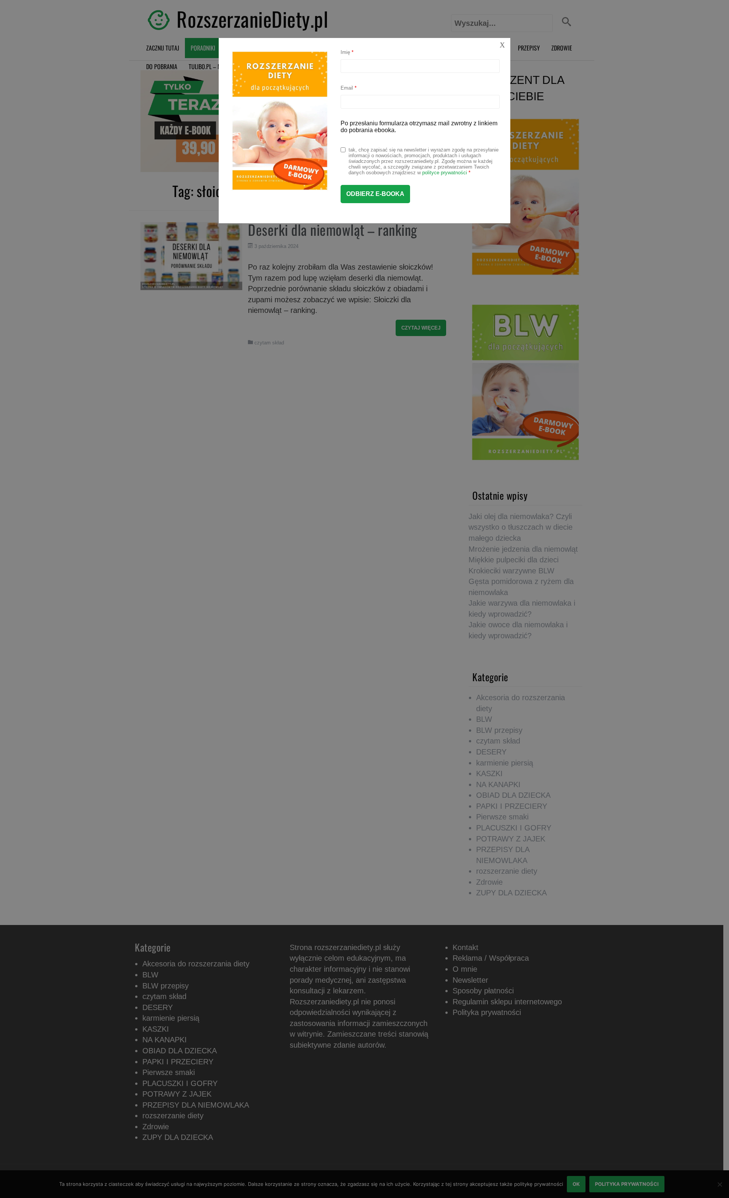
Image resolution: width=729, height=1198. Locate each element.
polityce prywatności (444, 172)
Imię (347, 52)
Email (349, 88)
